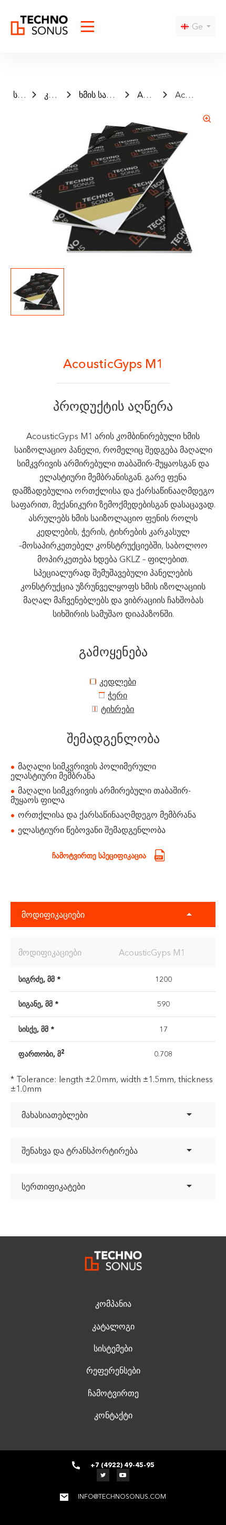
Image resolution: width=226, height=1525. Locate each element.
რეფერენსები (113, 1370)
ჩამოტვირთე (113, 1393)
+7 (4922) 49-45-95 (122, 1465)
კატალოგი (65, 94)
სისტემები (113, 1348)
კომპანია (113, 1303)
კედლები (117, 681)
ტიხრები (117, 709)
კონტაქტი (113, 1415)
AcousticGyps (163, 94)
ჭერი (117, 695)
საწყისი (28, 94)
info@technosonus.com (122, 1496)
